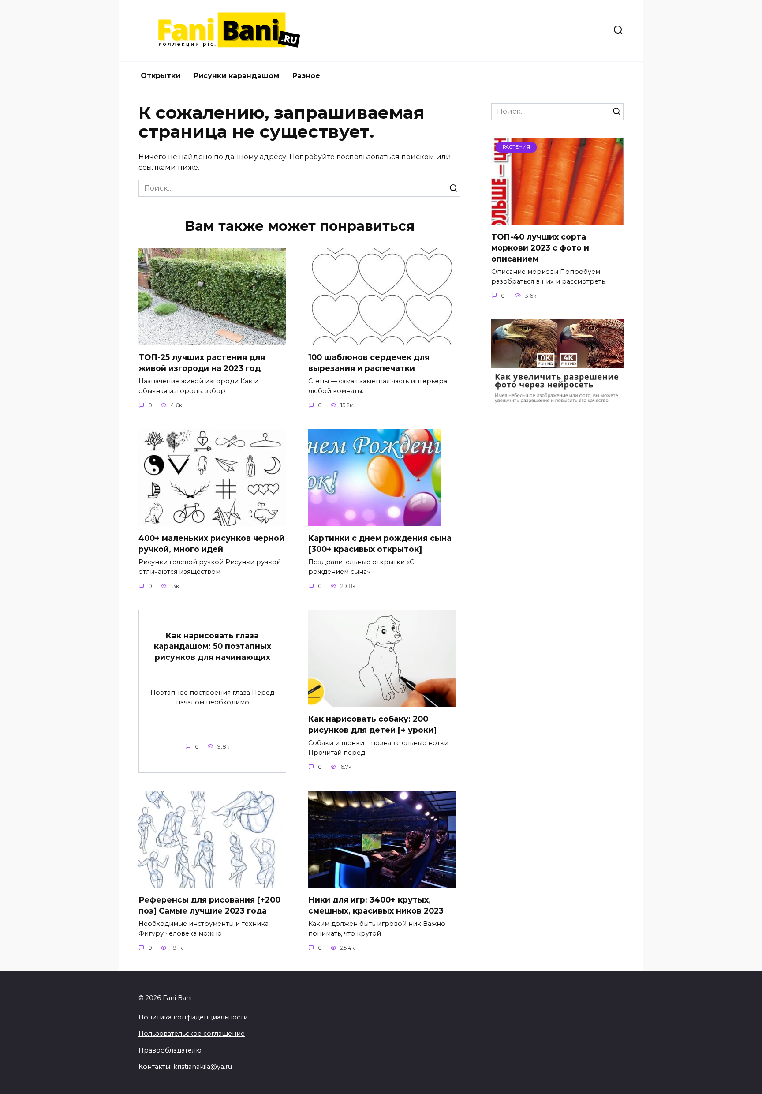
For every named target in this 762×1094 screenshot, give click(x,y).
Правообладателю (170, 1050)
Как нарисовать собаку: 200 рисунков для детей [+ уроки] (372, 724)
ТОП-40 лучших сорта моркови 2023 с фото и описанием (540, 247)
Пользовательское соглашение (191, 1034)
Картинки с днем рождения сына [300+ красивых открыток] (380, 543)
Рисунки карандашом (236, 75)
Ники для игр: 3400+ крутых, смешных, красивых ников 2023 (376, 905)
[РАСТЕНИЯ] (557, 219)
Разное (306, 75)
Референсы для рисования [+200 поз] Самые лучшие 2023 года (209, 905)
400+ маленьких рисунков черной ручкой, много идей (211, 543)
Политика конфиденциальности (193, 1017)
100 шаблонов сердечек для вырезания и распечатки (369, 362)
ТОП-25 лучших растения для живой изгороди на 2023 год (201, 362)
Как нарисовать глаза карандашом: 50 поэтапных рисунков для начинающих (212, 645)
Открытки (160, 75)
